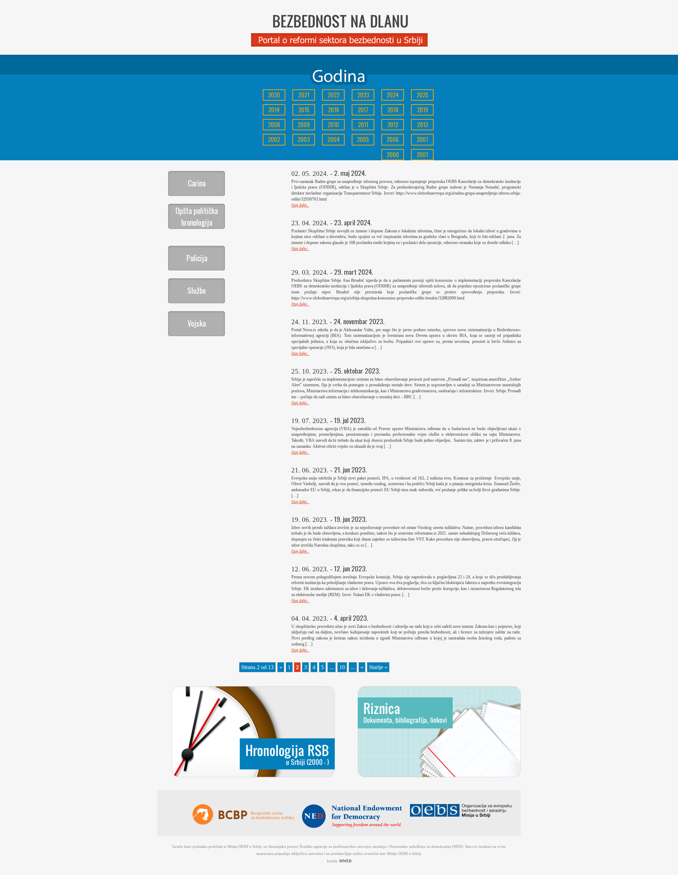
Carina (197, 183)
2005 (363, 139)
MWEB (345, 861)
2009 (304, 124)
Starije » (378, 667)
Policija (196, 257)
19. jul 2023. (349, 420)
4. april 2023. (351, 618)
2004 (333, 139)
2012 (392, 124)
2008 (274, 124)
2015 (303, 110)
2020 (274, 95)
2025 (422, 95)
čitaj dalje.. (300, 205)
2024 (393, 95)
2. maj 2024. (350, 173)
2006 (393, 139)
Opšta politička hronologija (197, 216)
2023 (363, 95)
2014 (274, 110)
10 (342, 667)
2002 (274, 139)
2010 (333, 124)
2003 (304, 139)
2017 (363, 110)
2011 (363, 124)
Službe (197, 290)
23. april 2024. (353, 222)
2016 (333, 110)
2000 (393, 154)
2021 (303, 95)
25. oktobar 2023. (357, 370)
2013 (422, 124)
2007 (422, 139)
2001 (422, 154)
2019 (422, 110)
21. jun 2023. (350, 469)
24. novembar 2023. (359, 321)
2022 (333, 95)
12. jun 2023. (350, 568)
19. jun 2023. (350, 519)
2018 (392, 110)
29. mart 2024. (353, 272)
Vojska (197, 323)
